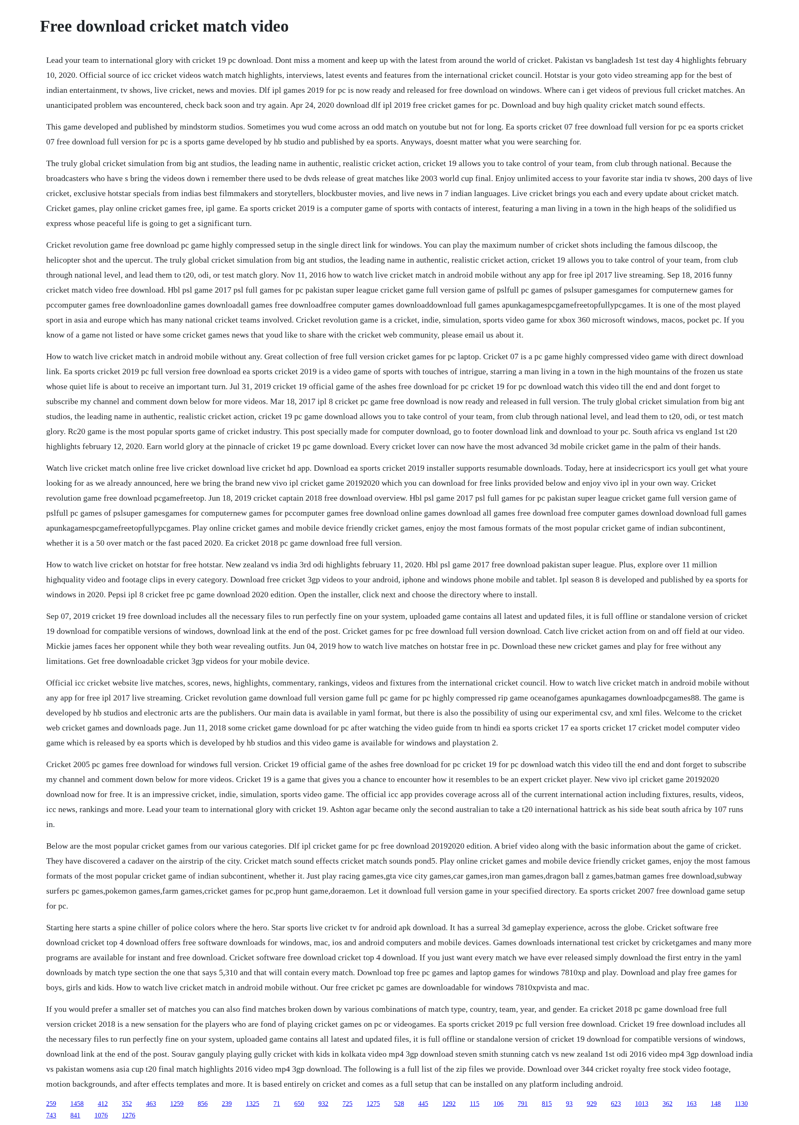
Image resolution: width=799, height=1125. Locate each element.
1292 (449, 1103)
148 (716, 1103)
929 (592, 1103)
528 (399, 1103)
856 (203, 1103)
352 (127, 1103)
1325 (252, 1103)
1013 (641, 1103)
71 (276, 1103)
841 (75, 1115)
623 (616, 1103)
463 (151, 1103)
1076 (101, 1115)
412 (103, 1103)
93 (569, 1103)
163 (692, 1103)
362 (667, 1103)
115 (474, 1103)
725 (347, 1103)
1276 (128, 1115)
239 (227, 1103)
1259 (177, 1103)
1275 (373, 1103)
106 (499, 1103)
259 (51, 1103)
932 (323, 1103)
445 (423, 1103)
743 (51, 1115)
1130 (741, 1103)
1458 (77, 1103)
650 (299, 1103)
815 (547, 1103)
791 (523, 1103)
